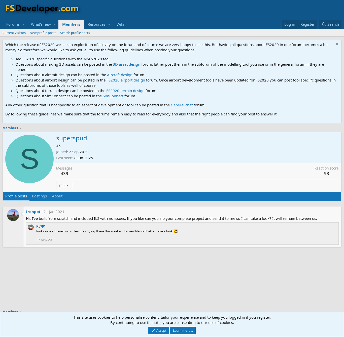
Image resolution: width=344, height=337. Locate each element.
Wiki (120, 24)
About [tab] (57, 195)
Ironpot (33, 211)
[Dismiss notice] (336, 44)
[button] (23, 24)
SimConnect (113, 95)
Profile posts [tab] (16, 195)
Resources (96, 24)
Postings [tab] (39, 195)
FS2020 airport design (126, 79)
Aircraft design (119, 74)
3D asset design (126, 64)
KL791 (41, 226)
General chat (182, 104)
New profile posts (43, 32)
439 (64, 173)
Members (71, 24)
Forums (13, 24)
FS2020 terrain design (125, 90)
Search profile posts (75, 32)
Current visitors (14, 32)
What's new (41, 24)
